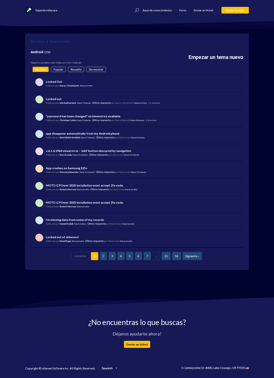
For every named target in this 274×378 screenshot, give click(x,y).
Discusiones (38, 41)
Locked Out (54, 81)
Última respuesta (101, 102)
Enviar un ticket (203, 10)
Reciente (40, 69)
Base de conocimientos (157, 10)
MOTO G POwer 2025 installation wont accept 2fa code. (85, 185)
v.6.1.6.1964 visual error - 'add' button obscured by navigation (88, 150)
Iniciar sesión (235, 10)
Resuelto (76, 69)
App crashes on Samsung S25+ (67, 168)
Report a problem (60, 41)
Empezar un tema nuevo (215, 57)
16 (176, 256)
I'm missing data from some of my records (75, 219)
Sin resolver (96, 69)
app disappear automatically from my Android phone (82, 133)
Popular (58, 69)
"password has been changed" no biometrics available (83, 116)
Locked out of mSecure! (62, 237)
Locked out (54, 99)
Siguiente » (192, 256)
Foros (182, 10)
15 (166, 256)
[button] (136, 10)
